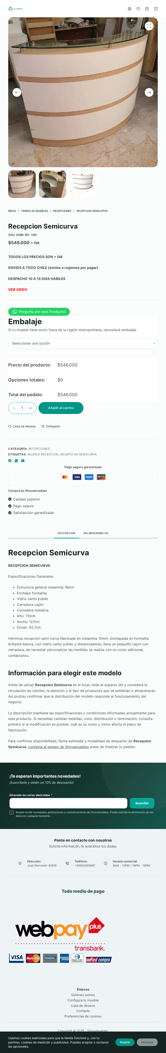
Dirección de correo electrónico (31, 795)
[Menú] (156, 9)
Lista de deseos (83, 1006)
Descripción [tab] (66, 533)
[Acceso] (129, 8)
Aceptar (125, 1042)
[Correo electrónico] (22, 460)
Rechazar (147, 1042)
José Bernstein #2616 (42, 865)
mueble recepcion (43, 454)
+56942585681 (85, 865)
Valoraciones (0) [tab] (95, 533)
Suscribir (142, 803)
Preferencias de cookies (83, 1016)
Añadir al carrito (61, 408)
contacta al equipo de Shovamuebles (58, 747)
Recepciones (39, 448)
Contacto (83, 1011)
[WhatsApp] (16, 460)
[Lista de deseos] (138, 8)
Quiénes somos (83, 995)
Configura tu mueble (83, 1000)
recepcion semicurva (78, 454)
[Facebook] (9, 460)
